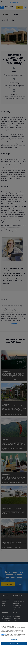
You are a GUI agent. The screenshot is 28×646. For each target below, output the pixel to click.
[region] (14, 634)
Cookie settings (14, 639)
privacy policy (4, 634)
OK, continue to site (14, 643)
